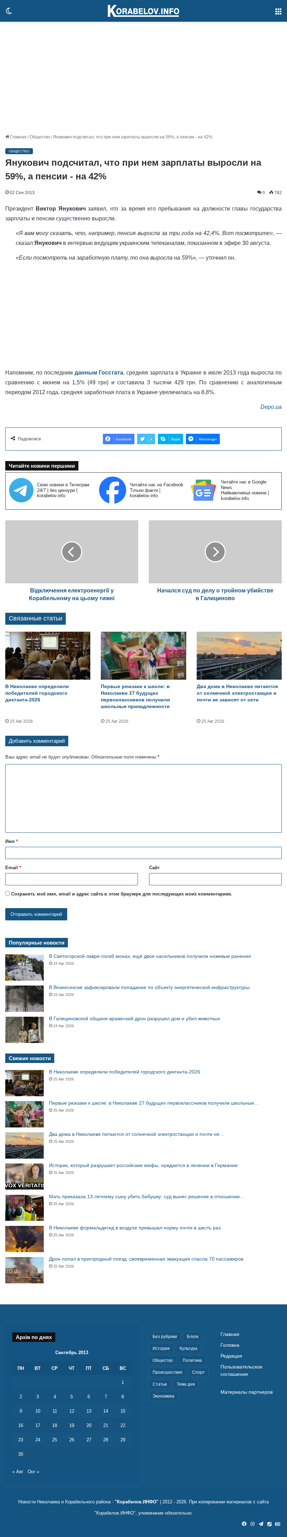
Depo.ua (271, 407)
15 (122, 1411)
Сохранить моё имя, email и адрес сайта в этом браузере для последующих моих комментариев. (121, 894)
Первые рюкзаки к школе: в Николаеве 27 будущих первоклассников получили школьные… (154, 1103)
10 (37, 1411)
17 (37, 1425)
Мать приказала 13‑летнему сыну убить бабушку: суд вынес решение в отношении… (147, 1196)
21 (105, 1425)
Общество (40, 137)
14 (105, 1411)
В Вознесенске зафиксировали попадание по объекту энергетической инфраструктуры (149, 987)
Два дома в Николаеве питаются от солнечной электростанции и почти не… (136, 1134)
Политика (192, 1360)
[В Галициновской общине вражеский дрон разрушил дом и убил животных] (24, 1030)
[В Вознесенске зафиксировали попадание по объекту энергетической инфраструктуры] (24, 999)
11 (54, 1411)
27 (88, 1439)
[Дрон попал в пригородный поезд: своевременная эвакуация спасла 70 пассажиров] (24, 1270)
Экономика (163, 1396)
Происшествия (167, 1372)
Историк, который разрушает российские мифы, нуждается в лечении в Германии (143, 1165)
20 (88, 1425)
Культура (188, 1348)
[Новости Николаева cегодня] (143, 11)
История (161, 1348)
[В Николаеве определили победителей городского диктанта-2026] (47, 656)
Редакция (231, 1356)
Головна (229, 1345)
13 (88, 1411)
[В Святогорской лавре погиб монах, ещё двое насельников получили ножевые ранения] (24, 967)
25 (54, 1439)
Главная (18, 137)
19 (71, 1425)
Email (13, 867)
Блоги (192, 1336)
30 (20, 1454)
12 (71, 1411)
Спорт (198, 1372)
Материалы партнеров (246, 1392)
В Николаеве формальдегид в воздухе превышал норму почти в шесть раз (134, 1227)
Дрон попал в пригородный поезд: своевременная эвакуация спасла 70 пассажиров (146, 1259)
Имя (11, 841)
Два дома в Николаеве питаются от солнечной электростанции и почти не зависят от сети (237, 693)
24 (37, 1439)
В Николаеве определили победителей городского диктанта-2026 (37, 693)
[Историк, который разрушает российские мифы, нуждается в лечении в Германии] (24, 1177)
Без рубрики (165, 1336)
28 (105, 1439)
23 (20, 1439)
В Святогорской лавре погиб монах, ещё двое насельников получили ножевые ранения (150, 956)
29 (122, 1439)
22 (122, 1425)
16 (20, 1425)
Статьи (160, 1384)
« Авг (17, 1471)
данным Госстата (99, 373)
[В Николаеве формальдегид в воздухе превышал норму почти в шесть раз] (24, 1239)
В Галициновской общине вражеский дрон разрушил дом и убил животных (134, 1018)
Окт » (33, 1471)
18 (54, 1425)
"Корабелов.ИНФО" (137, 1501)
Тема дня (186, 1384)
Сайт (154, 867)
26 (71, 1439)
